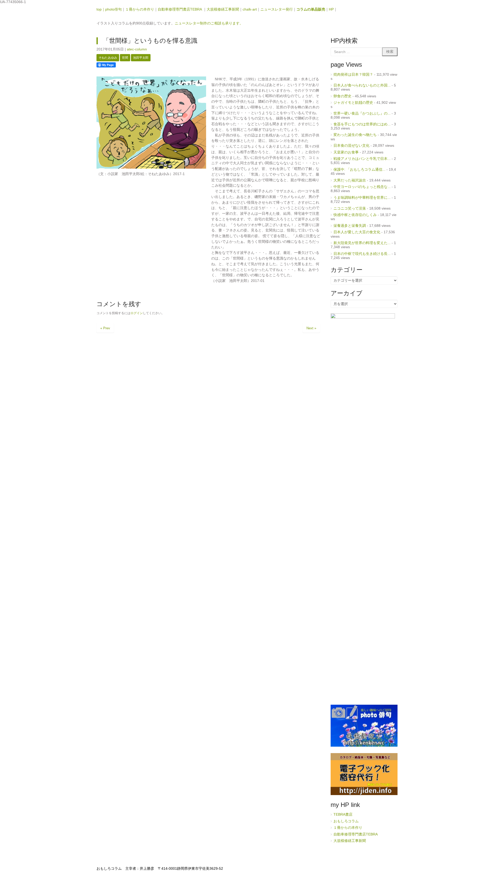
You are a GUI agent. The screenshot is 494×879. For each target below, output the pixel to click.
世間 (125, 57)
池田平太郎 (140, 57)
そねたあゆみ (108, 57)
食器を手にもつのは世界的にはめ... (362, 124)
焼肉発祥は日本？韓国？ (353, 74)
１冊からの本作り (139, 9)
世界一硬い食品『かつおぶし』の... (362, 113)
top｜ (100, 9)
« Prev (105, 328)
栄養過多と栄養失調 (349, 226)
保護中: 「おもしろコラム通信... (359, 169)
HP (331, 9)
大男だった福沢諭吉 (349, 180)
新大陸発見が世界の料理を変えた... (362, 243)
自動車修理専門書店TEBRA (180, 9)
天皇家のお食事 (346, 152)
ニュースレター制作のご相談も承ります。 (209, 23)
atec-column (137, 49)
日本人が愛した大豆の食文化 (356, 232)
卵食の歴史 (342, 96)
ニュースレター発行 (276, 9)
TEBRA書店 (342, 814)
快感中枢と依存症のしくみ (355, 215)
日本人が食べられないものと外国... (362, 85)
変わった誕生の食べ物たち (355, 135)
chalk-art (250, 9)
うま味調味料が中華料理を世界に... (362, 198)
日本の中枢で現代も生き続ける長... (362, 254)
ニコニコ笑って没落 (349, 208)
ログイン (136, 313)
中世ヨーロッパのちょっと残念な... (362, 187)
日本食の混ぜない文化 (351, 146)
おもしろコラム (346, 821)
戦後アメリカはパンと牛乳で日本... (362, 159)
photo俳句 (113, 9)
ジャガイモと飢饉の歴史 (353, 103)
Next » (311, 328)
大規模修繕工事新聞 (223, 9)
